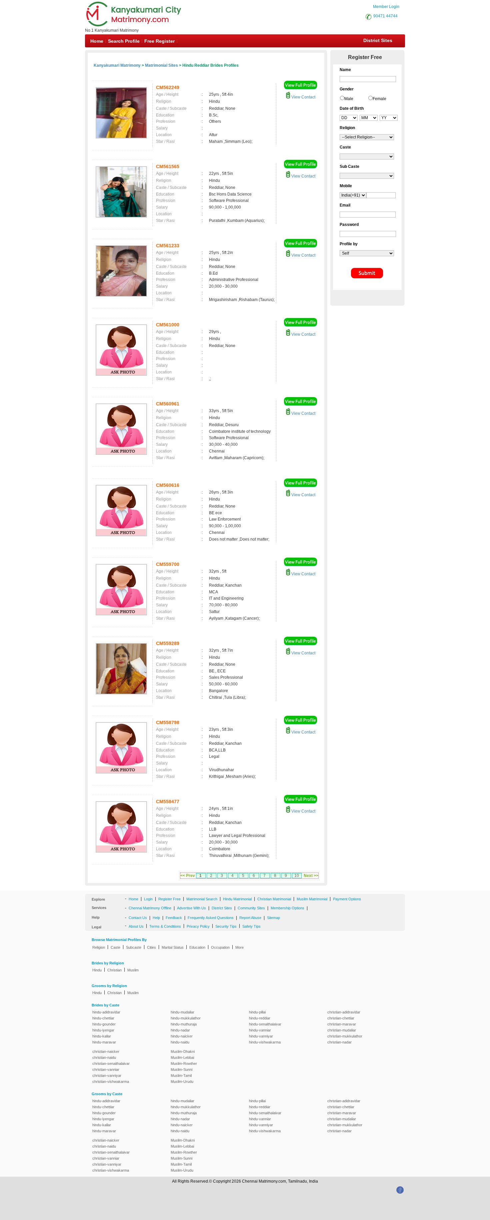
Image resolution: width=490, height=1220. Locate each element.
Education (197, 947)
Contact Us (138, 918)
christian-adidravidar (343, 1012)
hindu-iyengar (103, 1030)
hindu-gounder (104, 1024)
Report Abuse (250, 918)
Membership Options (287, 908)
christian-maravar (341, 1024)
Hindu (97, 970)
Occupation (220, 947)
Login (148, 899)
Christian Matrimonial (274, 899)
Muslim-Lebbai (182, 1057)
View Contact (302, 97)
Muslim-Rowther (184, 1063)
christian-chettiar (340, 1018)
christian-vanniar (105, 1070)
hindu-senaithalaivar (265, 1024)
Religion (98, 947)
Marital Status (173, 947)
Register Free (169, 899)
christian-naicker (105, 1051)
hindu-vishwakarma (265, 1042)
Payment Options (347, 899)
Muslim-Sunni (181, 1070)
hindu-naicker (182, 1036)
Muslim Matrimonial (312, 899)
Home (96, 41)
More (239, 947)
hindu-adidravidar (106, 1012)
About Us (136, 926)
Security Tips (226, 926)
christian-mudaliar (341, 1030)
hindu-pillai (257, 1012)
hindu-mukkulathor (186, 1018)
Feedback (174, 918)
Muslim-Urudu (182, 1082)
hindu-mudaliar (182, 1012)
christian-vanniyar (106, 1076)
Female (379, 98)
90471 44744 (385, 16)
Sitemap (273, 918)
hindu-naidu (180, 1042)
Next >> (311, 875)
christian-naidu (104, 1057)
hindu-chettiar (103, 1018)
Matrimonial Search (201, 899)
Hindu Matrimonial (237, 899)
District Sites (377, 40)
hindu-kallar (101, 1036)
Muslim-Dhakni (183, 1051)
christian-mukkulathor (344, 1036)
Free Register (159, 41)
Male (348, 98)
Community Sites (251, 908)
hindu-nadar (180, 1030)
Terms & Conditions (165, 926)
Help (156, 918)
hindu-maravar (104, 1042)
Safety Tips (251, 926)
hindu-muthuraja (184, 1024)
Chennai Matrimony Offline (150, 908)
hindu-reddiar (259, 1018)
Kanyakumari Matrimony (117, 65)
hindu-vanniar (260, 1030)
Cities (151, 947)
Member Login (386, 6)
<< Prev (187, 875)
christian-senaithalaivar (111, 1063)
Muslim (133, 970)
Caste (115, 947)
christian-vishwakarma (110, 1082)
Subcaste (133, 947)
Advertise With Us (191, 908)
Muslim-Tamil (181, 1076)
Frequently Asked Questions (211, 918)
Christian (114, 970)
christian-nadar (339, 1042)
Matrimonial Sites (161, 65)
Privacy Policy (198, 926)
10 (296, 875)
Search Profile (124, 41)
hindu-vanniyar (261, 1036)
